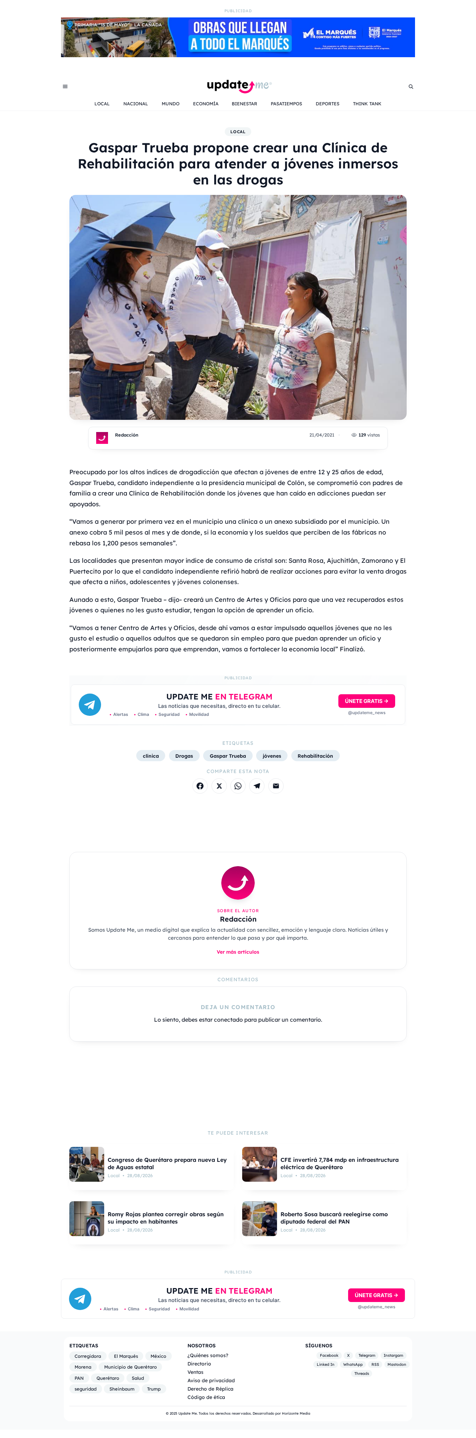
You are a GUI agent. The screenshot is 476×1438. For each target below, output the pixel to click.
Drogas (184, 756)
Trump (154, 1389)
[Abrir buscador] (410, 86)
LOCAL (102, 103)
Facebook (329, 1355)
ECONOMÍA (205, 103)
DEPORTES (327, 103)
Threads (361, 1373)
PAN (79, 1378)
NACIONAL (135, 103)
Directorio (199, 1364)
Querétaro (108, 1378)
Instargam (393, 1355)
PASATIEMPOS (286, 103)
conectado (228, 1019)
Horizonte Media (296, 1413)
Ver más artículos (238, 952)
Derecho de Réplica (210, 1389)
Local (238, 131)
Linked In (326, 1364)
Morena (83, 1367)
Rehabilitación (315, 756)
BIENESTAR (244, 103)
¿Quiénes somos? (207, 1355)
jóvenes (272, 756)
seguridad (86, 1389)
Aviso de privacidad (211, 1380)
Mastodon (396, 1364)
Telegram (367, 1355)
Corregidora (88, 1356)
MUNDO (170, 103)
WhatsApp (353, 1364)
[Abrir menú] (65, 86)
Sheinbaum (122, 1389)
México (158, 1356)
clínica (151, 756)
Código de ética (206, 1397)
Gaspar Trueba (228, 756)
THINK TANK (367, 103)
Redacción (126, 435)
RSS (375, 1364)
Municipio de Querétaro (130, 1367)
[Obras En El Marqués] (238, 55)
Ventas (195, 1372)
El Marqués (126, 1356)
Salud (138, 1378)
